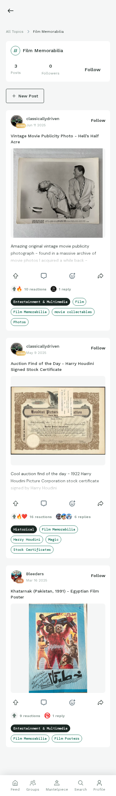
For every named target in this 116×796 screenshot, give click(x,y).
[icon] (15, 276)
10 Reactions (35, 289)
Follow (93, 69)
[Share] (100, 276)
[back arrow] (10, 10)
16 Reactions (41, 517)
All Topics (14, 31)
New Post (28, 96)
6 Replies (82, 517)
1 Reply (65, 289)
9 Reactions (30, 716)
